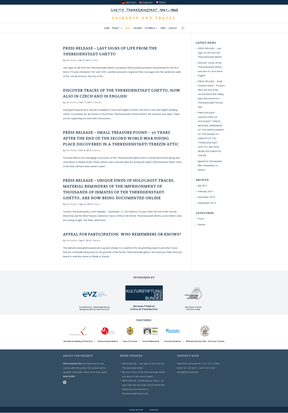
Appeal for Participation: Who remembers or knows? (122, 234)
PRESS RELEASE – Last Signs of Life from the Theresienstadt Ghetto (210, 52)
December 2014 (206, 196)
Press (95, 60)
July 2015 (202, 185)
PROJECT (115, 28)
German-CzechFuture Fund (193, 308)
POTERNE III (150, 28)
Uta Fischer (71, 60)
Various (97, 102)
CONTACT (173, 28)
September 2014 (207, 202)
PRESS (163, 28)
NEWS (127, 28)
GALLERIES (137, 28)
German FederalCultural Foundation (144, 307)
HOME (106, 28)
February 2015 (205, 191)
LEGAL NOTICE (136, 410)
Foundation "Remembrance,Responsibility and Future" (94, 308)
